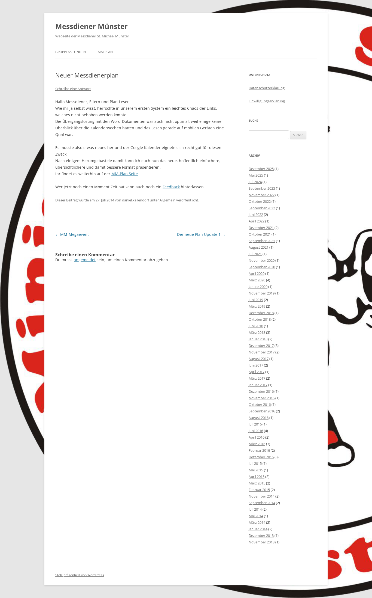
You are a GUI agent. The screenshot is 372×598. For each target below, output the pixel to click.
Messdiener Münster (91, 26)
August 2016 (259, 417)
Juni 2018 (256, 325)
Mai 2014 (256, 515)
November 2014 (262, 496)
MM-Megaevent (72, 234)
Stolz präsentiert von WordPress (79, 575)
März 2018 (257, 332)
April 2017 (256, 371)
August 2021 (259, 247)
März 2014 (257, 522)
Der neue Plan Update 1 (201, 234)
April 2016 (256, 437)
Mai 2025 (256, 175)
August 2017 (259, 358)
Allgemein (167, 200)
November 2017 (262, 352)
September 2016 (262, 411)
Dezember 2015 (261, 456)
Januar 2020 (258, 286)
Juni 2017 (256, 365)
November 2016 (262, 397)
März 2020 (257, 280)
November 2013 (262, 542)
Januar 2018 (258, 339)
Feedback (171, 186)
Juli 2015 (255, 463)
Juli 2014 (255, 509)
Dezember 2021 (261, 227)
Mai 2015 (256, 470)
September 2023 (262, 188)
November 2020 (262, 260)
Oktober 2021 (260, 234)
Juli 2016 (255, 424)
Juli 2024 (255, 181)
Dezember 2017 (261, 345)
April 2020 (256, 273)
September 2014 (262, 502)
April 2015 (256, 476)
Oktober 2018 (260, 319)
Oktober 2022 (260, 201)
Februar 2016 (259, 450)
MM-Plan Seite (124, 173)
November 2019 (262, 293)
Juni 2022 (256, 214)
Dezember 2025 (261, 168)
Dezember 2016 (261, 391)
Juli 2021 (255, 253)
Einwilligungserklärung (267, 101)
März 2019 (257, 306)
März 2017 (257, 378)
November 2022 (262, 194)
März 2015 (257, 483)
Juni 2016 (256, 430)
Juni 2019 (256, 299)
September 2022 (262, 208)
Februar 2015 (259, 489)
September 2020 (262, 266)
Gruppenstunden (70, 52)
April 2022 (256, 221)
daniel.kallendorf (135, 200)
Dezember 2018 (261, 312)
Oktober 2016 (260, 404)
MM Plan (105, 52)
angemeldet (85, 259)
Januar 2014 (258, 528)
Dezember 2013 (261, 535)
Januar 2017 (258, 384)
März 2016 (257, 443)
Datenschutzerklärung (267, 87)
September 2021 (262, 240)
